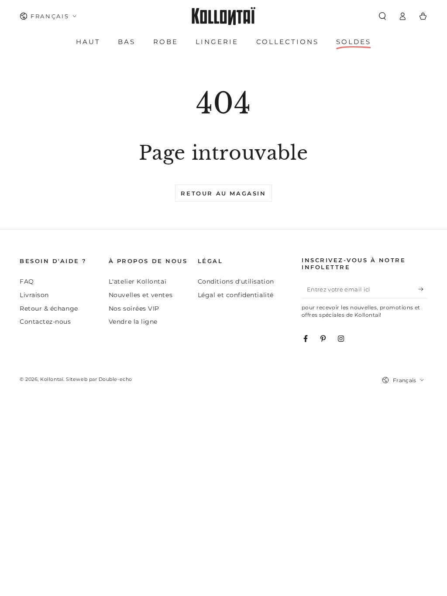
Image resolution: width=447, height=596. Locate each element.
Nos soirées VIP (134, 308)
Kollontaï (51, 379)
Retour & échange (49, 308)
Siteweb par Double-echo (99, 379)
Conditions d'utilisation (236, 281)
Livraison (34, 295)
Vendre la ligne (133, 321)
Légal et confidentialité (236, 295)
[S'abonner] (422, 289)
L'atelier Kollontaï (137, 281)
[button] (382, 16)
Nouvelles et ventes (140, 295)
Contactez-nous (45, 321)
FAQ (27, 281)
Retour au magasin (223, 193)
